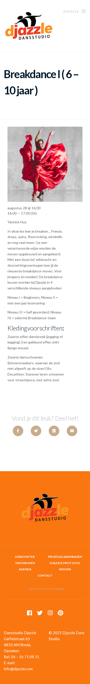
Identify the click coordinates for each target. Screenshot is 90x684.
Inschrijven (25, 563)
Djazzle (72, 11)
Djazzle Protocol (65, 563)
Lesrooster (25, 557)
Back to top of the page (47, 589)
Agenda (25, 569)
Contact (45, 575)
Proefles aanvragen (65, 557)
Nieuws (65, 569)
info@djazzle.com (18, 668)
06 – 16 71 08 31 (25, 656)
